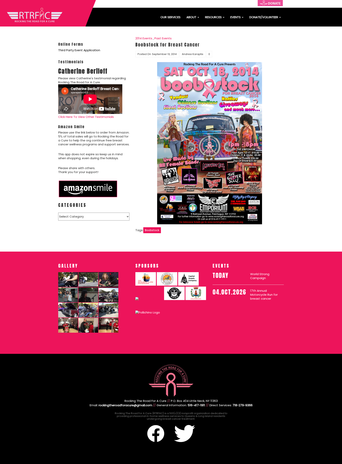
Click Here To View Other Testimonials (86, 117)
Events (235, 17)
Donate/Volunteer (264, 17)
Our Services (170, 17)
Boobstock (152, 230)
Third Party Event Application (79, 50)
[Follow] (59, 340)
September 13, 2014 (164, 54)
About (191, 17)
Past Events (163, 38)
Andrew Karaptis (192, 54)
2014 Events (143, 38)
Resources (213, 17)
